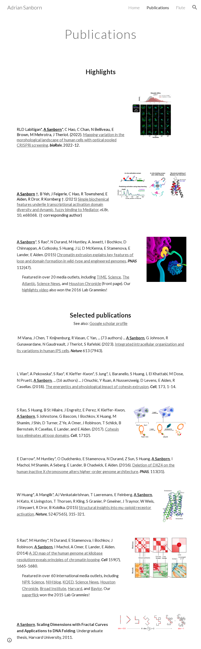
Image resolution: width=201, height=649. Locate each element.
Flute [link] (180, 7)
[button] (194, 7)
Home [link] (134, 7)
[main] (100, 33)
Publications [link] (158, 7)
